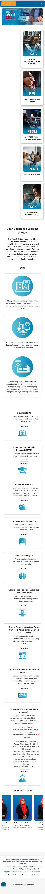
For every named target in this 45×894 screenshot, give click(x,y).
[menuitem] (37, 4)
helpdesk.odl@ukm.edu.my (21, 871)
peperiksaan (18, 495)
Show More (24, 426)
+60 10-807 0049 (32, 871)
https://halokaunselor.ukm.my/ (26, 766)
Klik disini (34, 875)
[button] (42, 4)
